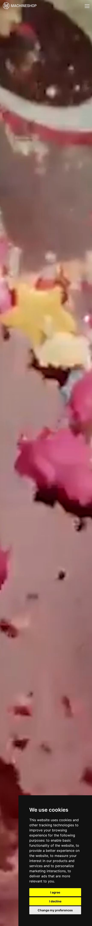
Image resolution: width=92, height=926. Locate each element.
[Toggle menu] (87, 6)
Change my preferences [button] (55, 910)
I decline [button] (55, 901)
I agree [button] (55, 892)
